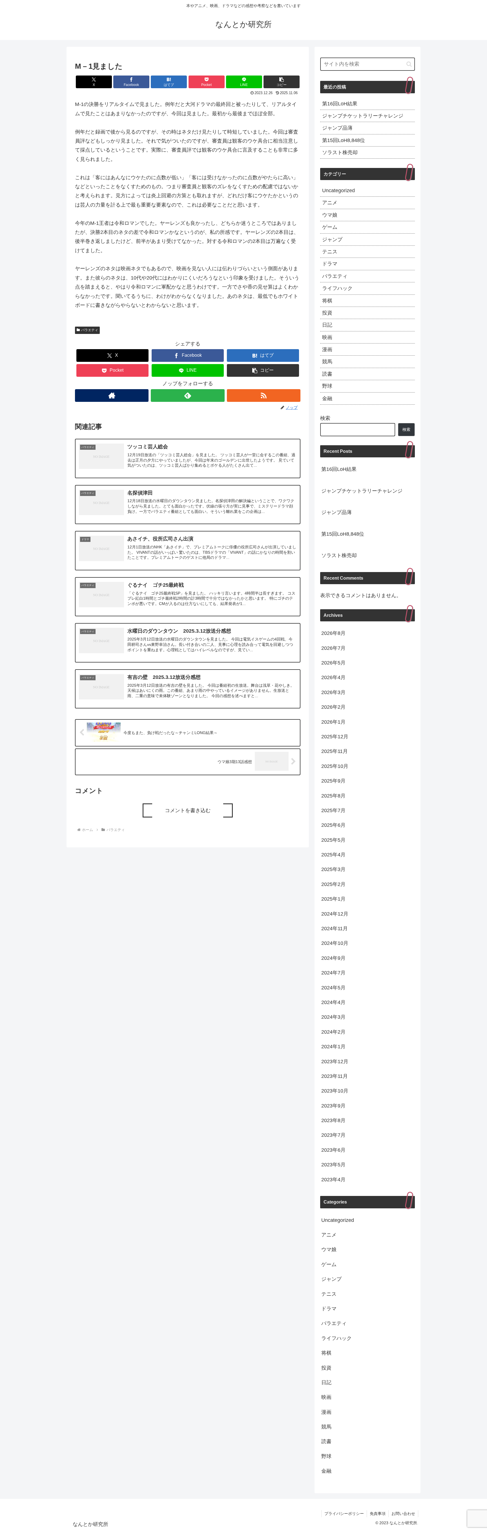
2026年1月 (333, 721)
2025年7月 (333, 810)
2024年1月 (333, 1046)
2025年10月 (334, 766)
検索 (325, 418)
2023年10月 (334, 1091)
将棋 (327, 300)
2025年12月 (334, 736)
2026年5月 (333, 663)
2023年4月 (333, 1179)
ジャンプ (332, 239)
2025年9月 (333, 781)
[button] (282, 82)
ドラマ (329, 264)
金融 (327, 398)
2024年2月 (333, 1031)
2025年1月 (333, 899)
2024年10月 (334, 943)
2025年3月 (333, 869)
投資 (327, 313)
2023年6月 (333, 1150)
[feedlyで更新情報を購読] (187, 395)
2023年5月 (333, 1164)
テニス (329, 251)
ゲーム (329, 227)
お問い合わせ (403, 1513)
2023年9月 (333, 1105)
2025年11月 (334, 751)
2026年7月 (333, 648)
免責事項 (378, 1513)
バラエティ (89, 330)
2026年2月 (333, 707)
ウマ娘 (329, 215)
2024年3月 (333, 1017)
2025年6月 (333, 825)
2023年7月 (333, 1135)
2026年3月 (333, 692)
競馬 (327, 361)
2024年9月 (333, 958)
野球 (327, 386)
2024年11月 (334, 928)
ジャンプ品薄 (337, 128)
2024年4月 (333, 1002)
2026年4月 (333, 677)
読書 (327, 374)
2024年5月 (333, 987)
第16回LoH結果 (339, 104)
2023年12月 (334, 1061)
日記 (327, 325)
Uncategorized (338, 190)
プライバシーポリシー (344, 1513)
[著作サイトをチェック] (112, 395)
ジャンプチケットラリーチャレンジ (362, 116)
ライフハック (337, 288)
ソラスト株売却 (340, 152)
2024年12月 (334, 913)
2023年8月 (333, 1120)
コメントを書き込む (188, 810)
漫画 (327, 349)
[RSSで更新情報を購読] (263, 395)
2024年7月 (333, 973)
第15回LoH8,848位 (343, 140)
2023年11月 (334, 1076)
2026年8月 (333, 633)
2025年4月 (333, 855)
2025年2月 (333, 884)
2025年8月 (333, 795)
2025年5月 (333, 840)
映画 (327, 337)
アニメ (329, 202)
